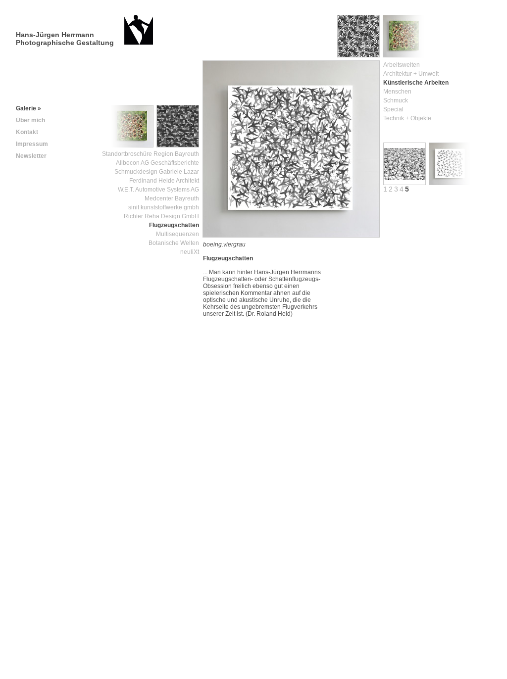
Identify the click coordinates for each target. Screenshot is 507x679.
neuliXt (189, 251)
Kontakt (27, 132)
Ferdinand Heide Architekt (164, 180)
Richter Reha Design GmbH (161, 216)
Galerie (28, 108)
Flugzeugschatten (174, 225)
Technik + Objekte (407, 118)
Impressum (32, 144)
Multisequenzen (177, 234)
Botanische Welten (174, 243)
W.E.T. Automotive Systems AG (158, 189)
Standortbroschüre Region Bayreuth (150, 153)
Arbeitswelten (401, 64)
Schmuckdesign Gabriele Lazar (156, 171)
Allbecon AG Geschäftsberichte (157, 162)
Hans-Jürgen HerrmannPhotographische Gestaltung (65, 39)
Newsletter (31, 155)
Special (393, 109)
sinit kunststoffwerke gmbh (163, 207)
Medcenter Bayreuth (172, 198)
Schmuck (395, 100)
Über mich (30, 120)
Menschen (397, 91)
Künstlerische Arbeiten (416, 82)
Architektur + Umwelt (411, 73)
